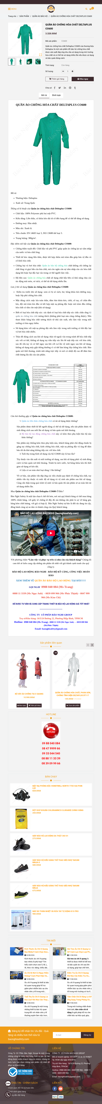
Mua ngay (83, 79)
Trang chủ (12, 16)
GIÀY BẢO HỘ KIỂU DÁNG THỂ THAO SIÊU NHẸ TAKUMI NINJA (55, 887)
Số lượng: (49, 71)
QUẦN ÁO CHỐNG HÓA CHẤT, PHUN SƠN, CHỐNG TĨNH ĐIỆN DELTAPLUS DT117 (73, 694)
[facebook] (54, 1088)
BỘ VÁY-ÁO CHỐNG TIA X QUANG (29, 694)
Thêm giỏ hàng (57, 79)
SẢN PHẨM (24, 16)
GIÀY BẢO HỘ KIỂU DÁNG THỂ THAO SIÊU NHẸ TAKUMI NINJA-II (55, 861)
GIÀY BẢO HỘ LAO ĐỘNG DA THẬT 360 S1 (50, 836)
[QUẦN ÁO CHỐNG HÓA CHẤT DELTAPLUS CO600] (51, 9)
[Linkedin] (65, 87)
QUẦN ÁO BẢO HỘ (40, 16)
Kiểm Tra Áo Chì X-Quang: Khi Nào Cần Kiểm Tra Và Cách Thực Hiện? (78, 974)
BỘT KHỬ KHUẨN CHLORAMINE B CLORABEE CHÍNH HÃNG (57, 810)
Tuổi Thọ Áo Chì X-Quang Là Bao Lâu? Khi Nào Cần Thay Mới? (36, 998)
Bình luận (56, 95)
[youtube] (60, 1088)
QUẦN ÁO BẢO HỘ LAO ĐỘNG (53, 580)
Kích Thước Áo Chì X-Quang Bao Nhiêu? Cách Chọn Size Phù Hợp (36, 950)
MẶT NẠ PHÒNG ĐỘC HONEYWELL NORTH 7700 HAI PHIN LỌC (57, 787)
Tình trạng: (50, 65)
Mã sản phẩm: (51, 41)
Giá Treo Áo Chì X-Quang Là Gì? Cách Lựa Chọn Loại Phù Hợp (79, 950)
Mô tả (44, 95)
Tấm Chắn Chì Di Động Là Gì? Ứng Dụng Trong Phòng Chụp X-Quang (79, 998)
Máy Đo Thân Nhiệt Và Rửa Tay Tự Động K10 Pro (55, 911)
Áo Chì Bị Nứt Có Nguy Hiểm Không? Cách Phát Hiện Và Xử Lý (37, 974)
